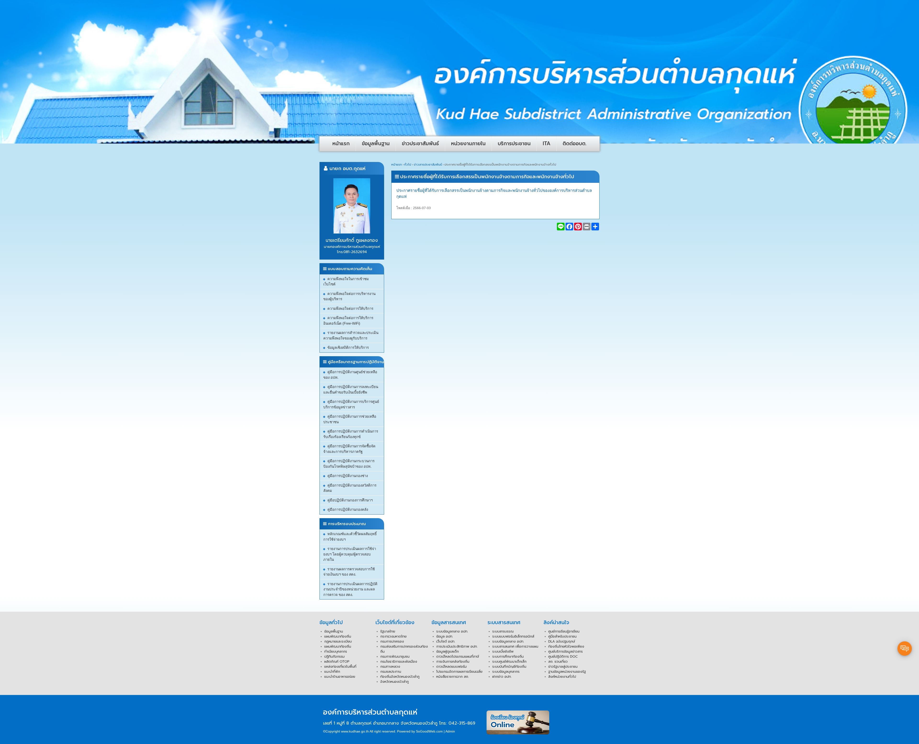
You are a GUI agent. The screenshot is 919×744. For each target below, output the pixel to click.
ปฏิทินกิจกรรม (334, 656)
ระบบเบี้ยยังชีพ (503, 651)
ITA (546, 143)
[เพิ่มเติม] (595, 226)
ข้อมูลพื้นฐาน (376, 143)
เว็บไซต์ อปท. (445, 641)
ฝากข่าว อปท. (502, 676)
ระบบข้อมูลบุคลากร (506, 671)
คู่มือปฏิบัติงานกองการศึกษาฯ (350, 500)
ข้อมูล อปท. (444, 636)
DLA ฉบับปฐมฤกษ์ (561, 641)
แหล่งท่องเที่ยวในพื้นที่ (340, 666)
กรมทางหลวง (390, 666)
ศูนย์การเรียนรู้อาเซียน (563, 631)
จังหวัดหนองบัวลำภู (394, 681)
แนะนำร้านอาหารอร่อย (339, 676)
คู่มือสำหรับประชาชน (562, 636)
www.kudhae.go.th (355, 731)
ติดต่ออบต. (575, 143)
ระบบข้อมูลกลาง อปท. (452, 631)
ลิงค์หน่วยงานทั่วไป (562, 676)
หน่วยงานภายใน (468, 143)
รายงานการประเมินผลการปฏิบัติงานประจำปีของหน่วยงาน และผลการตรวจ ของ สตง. (350, 589)
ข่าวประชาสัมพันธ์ (420, 143)
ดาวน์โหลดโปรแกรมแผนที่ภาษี (457, 656)
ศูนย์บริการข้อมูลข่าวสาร (565, 651)
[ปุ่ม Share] (578, 226)
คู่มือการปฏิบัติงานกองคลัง (347, 509)
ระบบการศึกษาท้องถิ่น (508, 656)
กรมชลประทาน (390, 671)
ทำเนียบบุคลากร (335, 651)
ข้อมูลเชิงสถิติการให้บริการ (348, 347)
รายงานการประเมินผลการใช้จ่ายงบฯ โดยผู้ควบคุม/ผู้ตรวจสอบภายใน (349, 554)
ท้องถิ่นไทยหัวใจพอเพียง (566, 646)
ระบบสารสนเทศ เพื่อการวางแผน (515, 646)
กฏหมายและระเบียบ (338, 641)
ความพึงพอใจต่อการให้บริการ (350, 308)
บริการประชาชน (514, 143)
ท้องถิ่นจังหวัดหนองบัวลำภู (400, 676)
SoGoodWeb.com (429, 731)
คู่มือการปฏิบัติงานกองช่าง (347, 476)
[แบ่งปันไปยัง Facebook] (569, 226)
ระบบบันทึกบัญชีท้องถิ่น (509, 666)
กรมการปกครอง (392, 641)
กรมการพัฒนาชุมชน (394, 656)
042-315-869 (461, 723)
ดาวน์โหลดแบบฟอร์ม (451, 666)
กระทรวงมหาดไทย (393, 636)
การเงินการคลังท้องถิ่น (452, 661)
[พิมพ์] (586, 226)
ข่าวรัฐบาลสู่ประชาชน (562, 666)
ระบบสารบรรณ (503, 631)
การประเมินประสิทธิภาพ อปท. (457, 646)
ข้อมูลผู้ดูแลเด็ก (447, 651)
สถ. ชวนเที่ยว (558, 661)
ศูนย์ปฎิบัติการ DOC (563, 656)
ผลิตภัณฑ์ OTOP (336, 661)
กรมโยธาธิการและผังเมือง (398, 661)
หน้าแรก (341, 143)
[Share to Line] (560, 226)
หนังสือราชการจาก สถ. (452, 676)
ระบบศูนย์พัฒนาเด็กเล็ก (509, 661)
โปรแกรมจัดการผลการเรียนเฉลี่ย (459, 671)
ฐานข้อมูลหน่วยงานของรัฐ (567, 671)
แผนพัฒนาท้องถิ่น (337, 636)
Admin (450, 731)
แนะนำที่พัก (332, 671)
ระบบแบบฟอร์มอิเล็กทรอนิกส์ (513, 636)
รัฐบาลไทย (387, 631)
